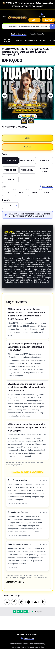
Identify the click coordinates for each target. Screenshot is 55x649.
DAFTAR (27, 147)
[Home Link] (17, 17)
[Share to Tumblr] (43, 602)
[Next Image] (50, 95)
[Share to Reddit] (35, 602)
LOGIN (34, 20)
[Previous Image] (4, 95)
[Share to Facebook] (14, 602)
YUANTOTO (9, 231)
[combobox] (26, 26)
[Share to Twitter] (7, 602)
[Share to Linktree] (21, 602)
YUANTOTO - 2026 (15, 582)
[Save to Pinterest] (28, 602)
